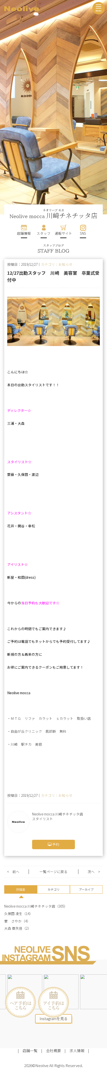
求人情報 (76, 1050)
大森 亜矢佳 (13, 928)
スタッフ (44, 233)
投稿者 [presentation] (20, 889)
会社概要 (53, 1050)
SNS (83, 233)
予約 (55, 844)
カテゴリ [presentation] (53, 889)
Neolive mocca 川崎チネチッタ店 (29, 906)
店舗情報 (24, 233)
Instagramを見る (54, 1018)
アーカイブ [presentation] (86, 889)
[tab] (20, 890)
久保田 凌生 (13, 913)
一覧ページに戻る (53, 871)
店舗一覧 (30, 1050)
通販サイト (63, 233)
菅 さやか (13, 921)
